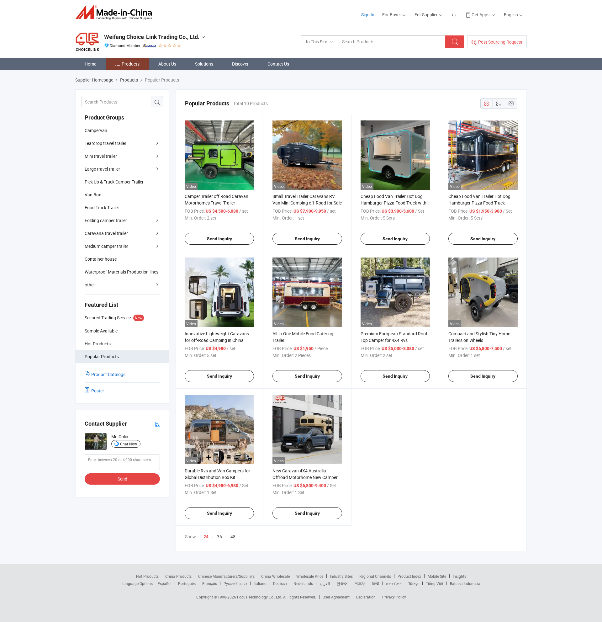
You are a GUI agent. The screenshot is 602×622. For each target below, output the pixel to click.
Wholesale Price (309, 576)
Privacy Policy (394, 596)
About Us (167, 64)
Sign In (367, 15)
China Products (178, 576)
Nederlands (303, 583)
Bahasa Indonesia (465, 583)
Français (209, 583)
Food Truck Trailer (102, 207)
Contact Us (278, 64)
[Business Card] (157, 424)
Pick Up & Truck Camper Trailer (114, 182)
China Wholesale (275, 576)
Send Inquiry (219, 238)
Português (187, 583)
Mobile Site (437, 576)
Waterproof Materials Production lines (121, 272)
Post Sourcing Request (500, 42)
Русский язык (235, 583)
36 (219, 537)
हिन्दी (375, 583)
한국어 (342, 583)
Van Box (93, 195)
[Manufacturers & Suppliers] (115, 12)
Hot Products (147, 576)
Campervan (96, 130)
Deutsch (280, 583)
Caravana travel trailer (106, 233)
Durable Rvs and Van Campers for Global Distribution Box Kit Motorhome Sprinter (217, 477)
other (90, 285)
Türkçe (413, 583)
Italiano (260, 583)
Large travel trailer (102, 169)
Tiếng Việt (434, 583)
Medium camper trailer (106, 246)
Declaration (366, 596)
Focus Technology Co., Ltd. (260, 596)
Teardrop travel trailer (105, 143)
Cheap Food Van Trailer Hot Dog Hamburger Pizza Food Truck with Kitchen (393, 202)
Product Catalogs (108, 374)
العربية (324, 583)
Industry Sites (341, 576)
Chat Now (128, 443)
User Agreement (336, 596)
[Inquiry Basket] (454, 15)
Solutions (204, 64)
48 (232, 537)
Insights (459, 576)
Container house (101, 259)
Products (131, 64)
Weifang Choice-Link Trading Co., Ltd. (151, 37)
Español (165, 583)
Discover (240, 64)
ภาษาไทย (394, 583)
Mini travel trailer (101, 156)
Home (90, 64)
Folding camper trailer (106, 220)
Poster (97, 391)
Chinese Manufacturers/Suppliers (226, 576)
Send (122, 479)
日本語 (360, 583)
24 (206, 536)
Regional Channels (375, 576)
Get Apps (480, 15)
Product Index (409, 576)
